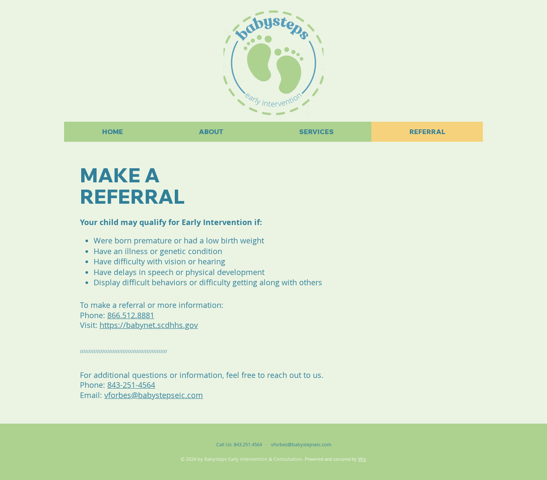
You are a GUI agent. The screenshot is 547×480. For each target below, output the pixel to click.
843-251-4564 (131, 385)
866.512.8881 (130, 315)
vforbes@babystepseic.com (153, 395)
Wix (362, 459)
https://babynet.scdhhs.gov (149, 325)
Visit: (90, 325)
